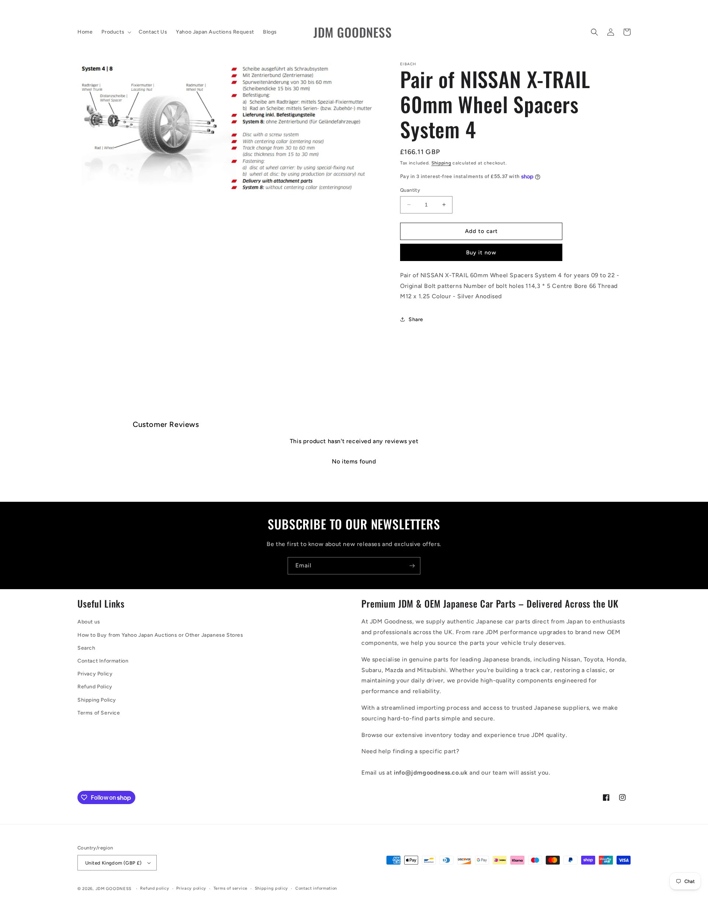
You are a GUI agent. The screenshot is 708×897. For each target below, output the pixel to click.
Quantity (410, 190)
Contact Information (102, 661)
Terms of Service (98, 713)
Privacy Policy (94, 674)
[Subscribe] (412, 565)
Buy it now (481, 252)
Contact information (316, 888)
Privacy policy (191, 888)
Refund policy (154, 888)
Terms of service (230, 888)
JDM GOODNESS (114, 888)
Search (86, 648)
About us (88, 622)
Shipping (441, 163)
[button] (115, 32)
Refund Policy (94, 687)
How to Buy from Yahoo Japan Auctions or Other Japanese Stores (160, 635)
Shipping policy (271, 888)
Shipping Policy (96, 700)
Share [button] (416, 319)
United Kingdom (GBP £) (113, 863)
